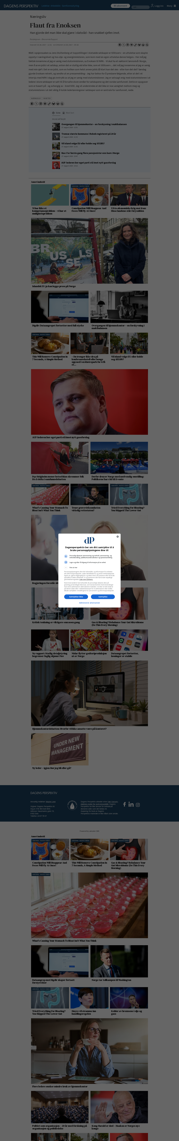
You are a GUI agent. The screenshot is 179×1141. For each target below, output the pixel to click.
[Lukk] (117, 536)
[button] (89, 567)
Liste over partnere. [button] (86, 579)
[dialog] (89, 571)
